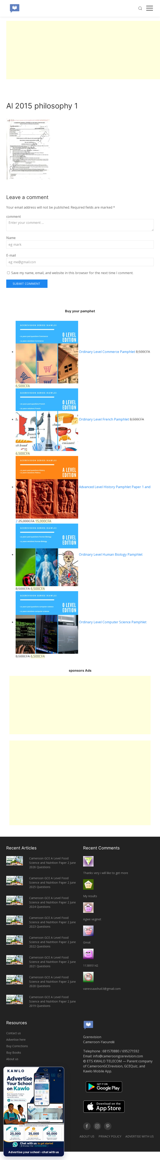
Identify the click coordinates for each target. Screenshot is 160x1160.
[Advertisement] (83, 50)
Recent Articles (21, 847)
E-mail (11, 255)
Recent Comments (101, 847)
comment (13, 216)
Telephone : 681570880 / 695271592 (111, 1051)
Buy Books (13, 1052)
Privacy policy (110, 1136)
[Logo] (14, 8)
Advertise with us (139, 1136)
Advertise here (16, 1040)
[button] (34, 1111)
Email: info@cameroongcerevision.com (113, 1056)
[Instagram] (97, 1126)
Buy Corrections (17, 1046)
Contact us (13, 1033)
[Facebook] (87, 1126)
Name (11, 238)
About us (12, 1059)
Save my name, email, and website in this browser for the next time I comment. (72, 273)
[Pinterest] (107, 1126)
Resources (16, 1022)
